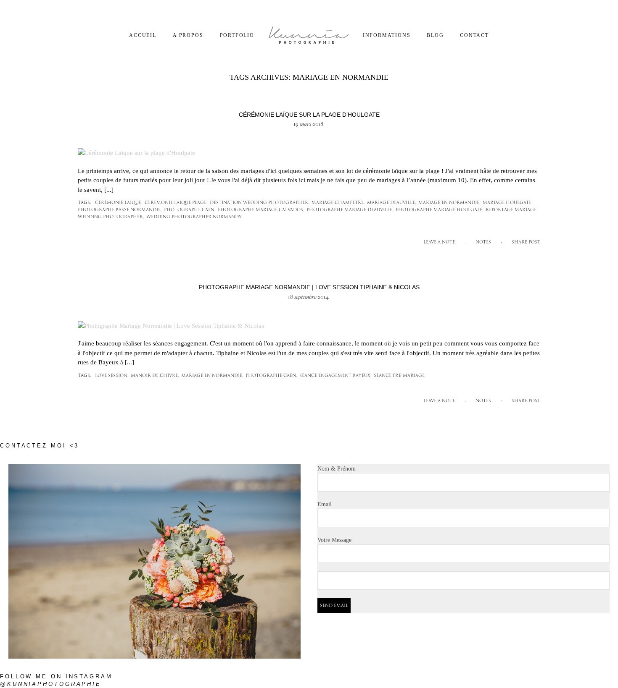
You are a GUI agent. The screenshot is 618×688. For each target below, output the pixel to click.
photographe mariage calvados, (261, 210)
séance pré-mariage (399, 376)
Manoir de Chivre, (155, 376)
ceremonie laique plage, (176, 203)
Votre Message (334, 540)
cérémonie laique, (119, 203)
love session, (112, 376)
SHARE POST (526, 242)
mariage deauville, (391, 203)
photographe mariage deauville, (350, 210)
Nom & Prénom (336, 469)
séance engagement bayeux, (335, 376)
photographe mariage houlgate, (439, 210)
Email (324, 504)
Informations (387, 35)
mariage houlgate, (508, 203)
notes (483, 242)
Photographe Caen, (190, 210)
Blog (435, 35)
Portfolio (237, 35)
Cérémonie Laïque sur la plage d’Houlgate (309, 114)
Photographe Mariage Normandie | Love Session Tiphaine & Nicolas (309, 287)
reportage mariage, (512, 210)
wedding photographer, (111, 217)
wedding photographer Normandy (194, 217)
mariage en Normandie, (449, 203)
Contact (474, 35)
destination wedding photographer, (259, 203)
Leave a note (439, 242)
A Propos (188, 35)
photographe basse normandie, (120, 210)
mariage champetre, (338, 203)
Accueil (142, 35)
